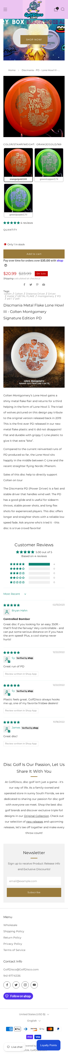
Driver (52, 293)
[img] (11, 605)
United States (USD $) (32, 1014)
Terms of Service (14, 950)
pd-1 (9, 298)
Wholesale (10, 925)
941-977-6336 (12, 975)
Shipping (8, 278)
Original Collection (36, 816)
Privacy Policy (12, 943)
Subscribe (34, 892)
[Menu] (5, 9)
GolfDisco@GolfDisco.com (21, 969)
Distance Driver (35, 293)
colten (8, 293)
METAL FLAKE (26, 296)
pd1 (17, 298)
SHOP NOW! (34, 39)
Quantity (10, 229)
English (32, 1020)
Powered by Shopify (34, 1045)
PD (59, 296)
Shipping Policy (13, 931)
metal (10, 296)
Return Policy (12, 937)
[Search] (63, 9)
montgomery (46, 296)
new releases (34, 821)
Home (11, 70)
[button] (11, 223)
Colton (19, 293)
